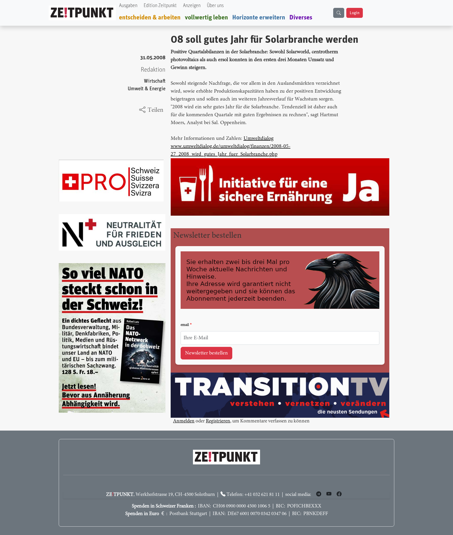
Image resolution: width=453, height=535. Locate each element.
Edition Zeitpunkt (160, 5)
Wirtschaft (154, 81)
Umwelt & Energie (146, 88)
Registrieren (218, 421)
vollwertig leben (206, 17)
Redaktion (153, 70)
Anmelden (184, 421)
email (185, 325)
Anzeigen (192, 5)
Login (354, 13)
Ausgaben (128, 5)
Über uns (215, 5)
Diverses (300, 17)
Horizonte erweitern (258, 17)
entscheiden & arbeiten (150, 17)
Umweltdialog (258, 138)
